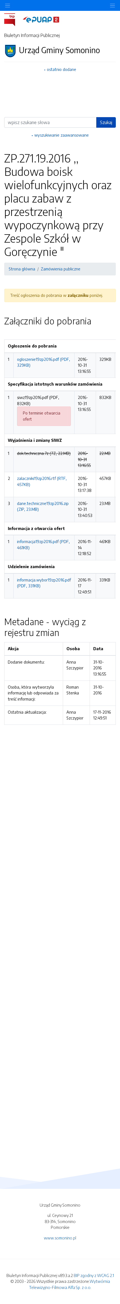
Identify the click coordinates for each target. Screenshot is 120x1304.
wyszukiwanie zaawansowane (61, 134)
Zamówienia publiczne (60, 268)
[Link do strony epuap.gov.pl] (41, 19)
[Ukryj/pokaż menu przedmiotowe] (7, 5)
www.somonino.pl (60, 1237)
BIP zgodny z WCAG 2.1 (94, 1275)
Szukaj (106, 122)
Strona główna (22, 268)
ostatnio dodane (61, 69)
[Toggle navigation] (112, 5)
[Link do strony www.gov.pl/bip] (13, 19)
